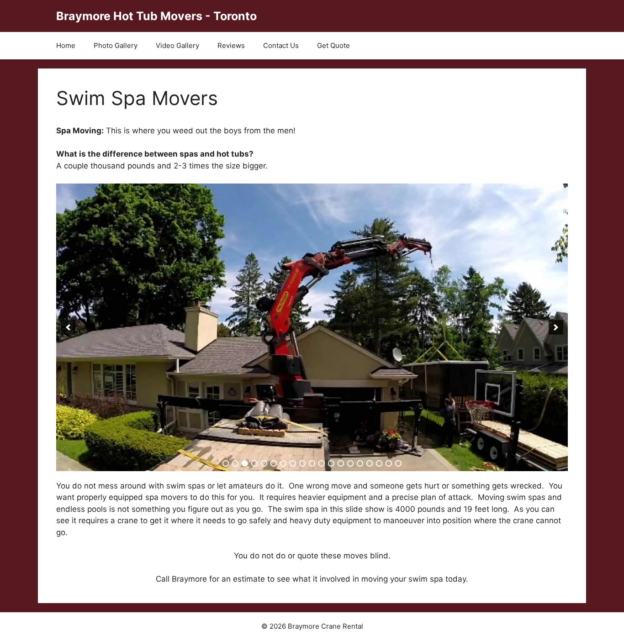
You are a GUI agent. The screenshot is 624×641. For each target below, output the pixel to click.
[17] (379, 463)
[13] (341, 463)
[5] (264, 463)
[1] (225, 463)
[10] (312, 463)
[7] (283, 463)
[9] (302, 463)
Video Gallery (177, 45)
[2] (235, 463)
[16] (369, 463)
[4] (254, 463)
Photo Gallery (115, 45)
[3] (245, 463)
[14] (350, 463)
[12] (331, 463)
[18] (389, 463)
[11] (321, 463)
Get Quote (333, 45)
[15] (360, 463)
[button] (68, 327)
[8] (293, 463)
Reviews (231, 45)
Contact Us (281, 45)
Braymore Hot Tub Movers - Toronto (156, 16)
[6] (273, 463)
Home (65, 45)
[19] (398, 463)
